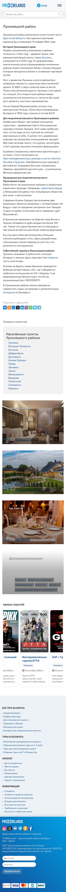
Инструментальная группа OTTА (18, 658)
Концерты (11, 665)
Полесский (14, 381)
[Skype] (35, 307)
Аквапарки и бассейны (29, 489)
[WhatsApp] (31, 307)
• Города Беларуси (11, 713)
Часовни (54, 584)
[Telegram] (39, 307)
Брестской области (14, 38)
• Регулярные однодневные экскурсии (21, 741)
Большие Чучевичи (19, 346)
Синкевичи (14, 384)
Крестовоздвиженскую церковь (21, 158)
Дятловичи (14, 356)
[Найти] (59, 14)
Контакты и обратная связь (18, 811)
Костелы (41, 584)
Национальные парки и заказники (36, 589)
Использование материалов (18, 798)
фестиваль (49, 257)
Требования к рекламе (16, 808)
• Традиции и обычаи (12, 723)
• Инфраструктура (11, 716)
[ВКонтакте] (5, 307)
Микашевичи (16, 374)
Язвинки (13, 388)
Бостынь (13, 349)
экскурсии (9, 292)
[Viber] (26, 307)
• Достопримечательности (15, 720)
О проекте (9, 791)
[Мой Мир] (13, 307)
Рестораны (22, 539)
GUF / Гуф (42, 656)
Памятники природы (40, 579)
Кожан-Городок (17, 360)
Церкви (21, 579)
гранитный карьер (51, 188)
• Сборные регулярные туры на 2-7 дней (22, 745)
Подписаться (12, 871)
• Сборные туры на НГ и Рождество (19, 752)
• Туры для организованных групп (19, 748)
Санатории (22, 484)
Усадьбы (37, 484)
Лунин (12, 370)
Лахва (12, 363)
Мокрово (13, 377)
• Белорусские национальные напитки (21, 730)
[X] (18, 307)
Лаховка (13, 367)
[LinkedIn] (22, 307)
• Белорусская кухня (12, 727)
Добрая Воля (15, 353)
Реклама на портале (14, 804)
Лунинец (47, 57)
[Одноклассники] (9, 307)
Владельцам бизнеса (15, 801)
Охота (50, 489)
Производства (24, 584)
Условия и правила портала (18, 794)
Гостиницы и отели (27, 439)
